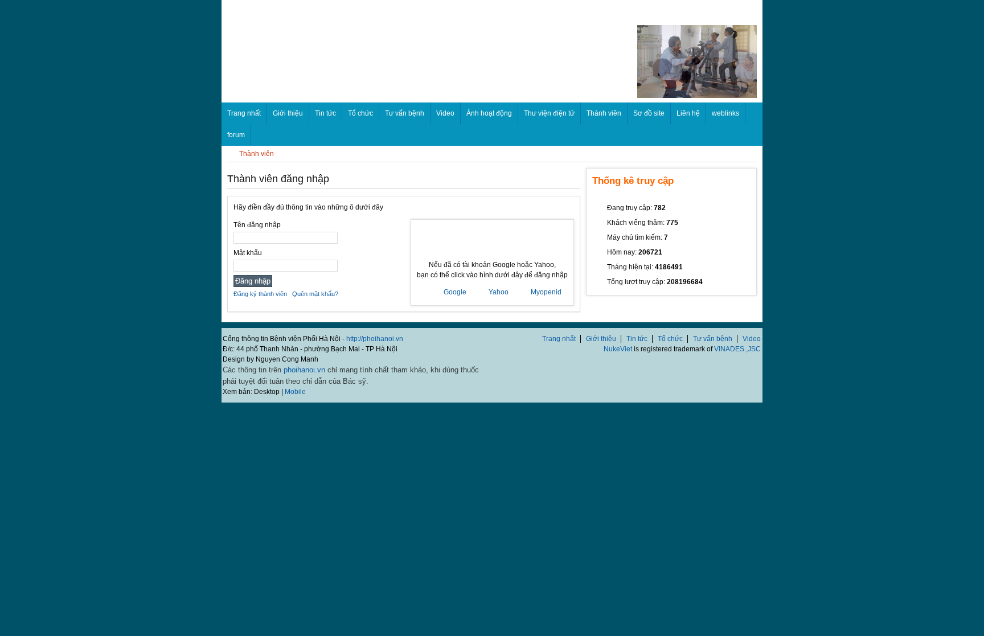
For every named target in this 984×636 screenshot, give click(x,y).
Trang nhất (559, 339)
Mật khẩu (247, 253)
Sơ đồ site (649, 113)
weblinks (725, 113)
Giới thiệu (288, 113)
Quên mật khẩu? (315, 293)
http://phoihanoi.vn (374, 339)
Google (455, 292)
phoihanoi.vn (304, 370)
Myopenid (546, 292)
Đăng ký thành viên (260, 293)
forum (236, 135)
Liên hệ (688, 113)
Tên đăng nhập (257, 225)
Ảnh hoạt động (489, 113)
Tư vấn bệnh (404, 113)
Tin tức (325, 113)
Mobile (295, 392)
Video (445, 113)
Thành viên (604, 113)
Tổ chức (360, 113)
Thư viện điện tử (549, 113)
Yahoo (499, 292)
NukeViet (618, 349)
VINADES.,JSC (737, 349)
